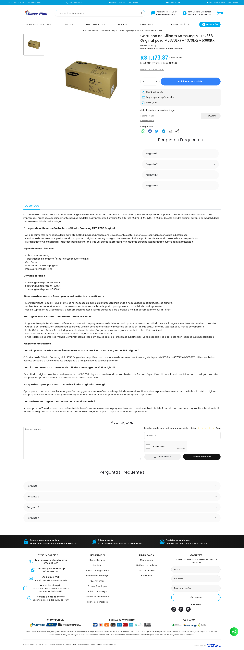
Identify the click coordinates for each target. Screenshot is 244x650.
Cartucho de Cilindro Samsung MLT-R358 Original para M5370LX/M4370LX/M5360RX (124, 30)
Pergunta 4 (151, 185)
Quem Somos (97, 581)
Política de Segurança (97, 575)
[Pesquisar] (141, 13)
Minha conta (146, 560)
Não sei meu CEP (147, 121)
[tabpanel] (122, 313)
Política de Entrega (97, 591)
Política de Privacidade (97, 596)
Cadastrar (203, 14)
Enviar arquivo (164, 456)
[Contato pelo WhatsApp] (234, 631)
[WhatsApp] (180, 609)
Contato (97, 565)
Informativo (146, 575)
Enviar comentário (202, 456)
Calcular (212, 116)
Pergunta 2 (151, 164)
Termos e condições (97, 601)
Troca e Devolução (97, 586)
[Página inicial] (36, 13)
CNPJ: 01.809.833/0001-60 (106, 645)
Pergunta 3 (151, 174)
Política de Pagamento (97, 570)
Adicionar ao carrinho (190, 81)
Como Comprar (97, 560)
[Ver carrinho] (219, 13)
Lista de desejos (147, 570)
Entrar (191, 14)
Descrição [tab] (32, 206)
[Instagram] (173, 609)
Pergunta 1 (151, 153)
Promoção (212, 24)
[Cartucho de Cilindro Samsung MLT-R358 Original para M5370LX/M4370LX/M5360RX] (91, 79)
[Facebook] (188, 609)
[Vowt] (207, 645)
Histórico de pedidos (146, 565)
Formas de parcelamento (152, 69)
